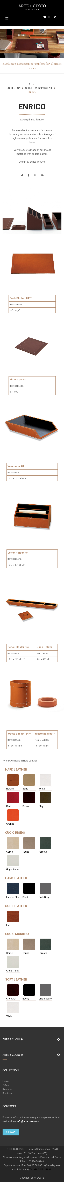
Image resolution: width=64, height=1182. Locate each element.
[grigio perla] (13, 860)
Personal (7, 1089)
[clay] (45, 797)
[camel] (13, 843)
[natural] (13, 780)
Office (6, 1085)
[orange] (13, 815)
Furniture (7, 1093)
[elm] (13, 916)
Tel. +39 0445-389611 (41, 1169)
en (44, 17)
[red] (13, 797)
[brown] (29, 797)
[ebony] (29, 990)
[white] (45, 780)
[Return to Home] (29, 84)
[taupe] (29, 843)
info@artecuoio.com (28, 1121)
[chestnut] (13, 990)
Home (6, 1081)
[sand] (29, 780)
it (49, 17)
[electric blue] (13, 888)
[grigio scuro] (45, 990)
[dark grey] (45, 888)
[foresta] (45, 843)
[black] (29, 888)
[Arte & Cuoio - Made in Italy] (32, 7)
